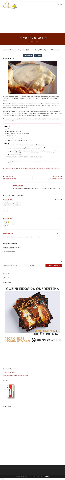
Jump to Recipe (28, 55)
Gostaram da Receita (8, 247)
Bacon (13, 168)
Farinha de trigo (32, 168)
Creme (26, 168)
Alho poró (8, 168)
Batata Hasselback (23, 375)
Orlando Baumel (9, 50)
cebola (16, 168)
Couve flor (21, 168)
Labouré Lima (8, 233)
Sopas (45, 50)
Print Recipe (38, 55)
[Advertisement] (32, 21)
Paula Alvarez (7, 199)
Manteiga (41, 168)
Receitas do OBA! (37, 50)
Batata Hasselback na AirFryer (10, 375)
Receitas (46, 168)
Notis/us (47, 476)
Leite (37, 168)
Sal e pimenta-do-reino (53, 168)
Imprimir (59, 125)
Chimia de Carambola (11, 372)
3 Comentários (55, 50)
